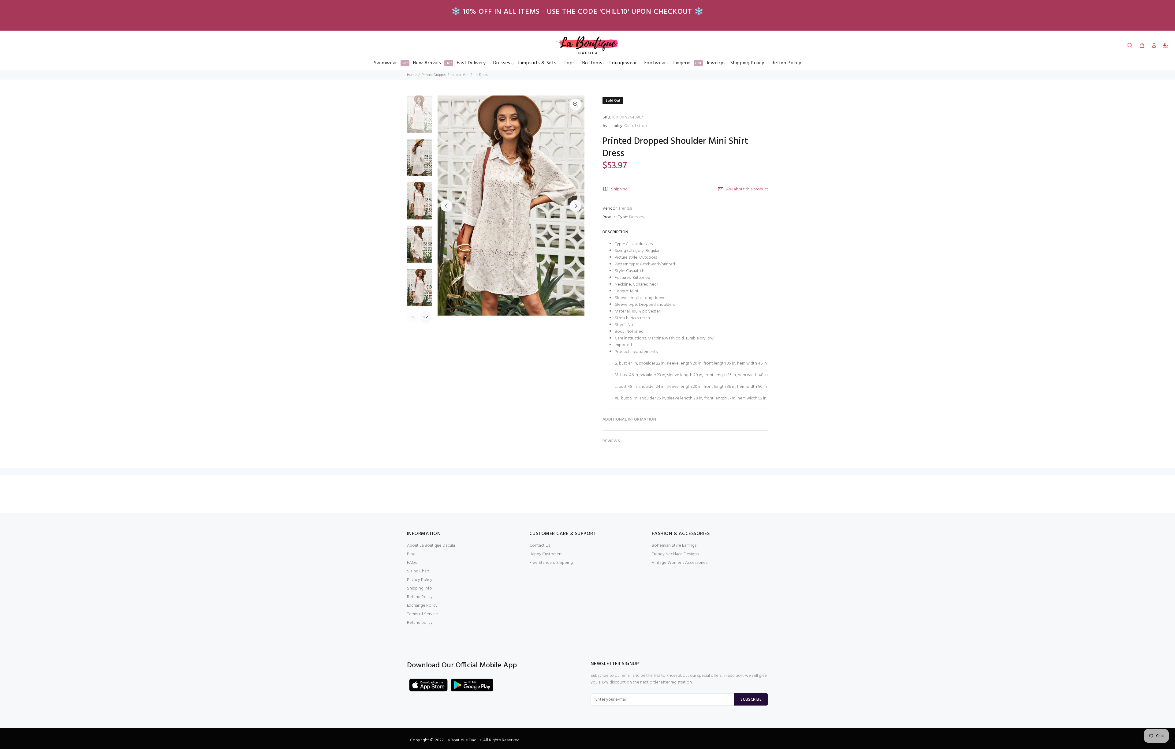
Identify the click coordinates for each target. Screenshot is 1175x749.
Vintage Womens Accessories (679, 562)
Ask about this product (747, 189)
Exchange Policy (422, 605)
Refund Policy (420, 597)
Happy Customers (545, 554)
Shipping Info (419, 588)
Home (411, 75)
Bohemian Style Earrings (674, 545)
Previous (446, 206)
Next (575, 206)
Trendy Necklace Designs (675, 554)
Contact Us (539, 545)
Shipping (619, 189)
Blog (411, 554)
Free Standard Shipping (551, 562)
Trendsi (625, 208)
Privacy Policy (419, 579)
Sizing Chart (418, 571)
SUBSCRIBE (751, 699)
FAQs (412, 562)
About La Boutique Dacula (431, 545)
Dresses (636, 217)
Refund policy (420, 622)
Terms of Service (422, 614)
